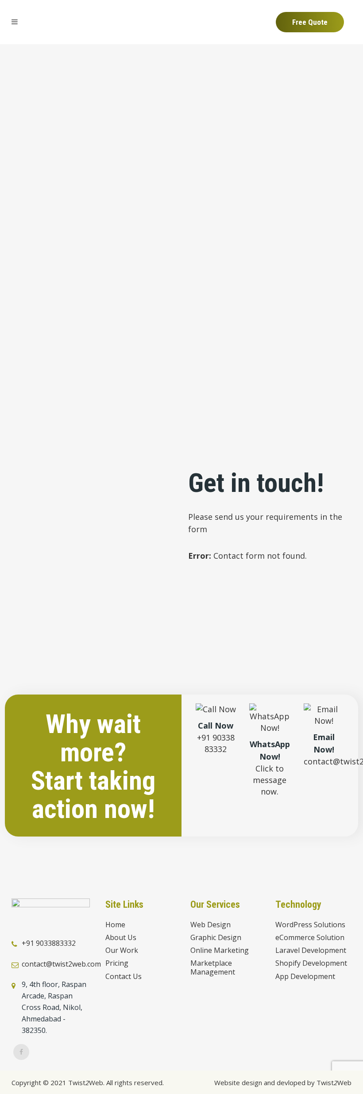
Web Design (210, 925)
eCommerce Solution (309, 937)
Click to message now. (269, 780)
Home (115, 925)
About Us (120, 937)
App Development (305, 976)
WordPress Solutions (310, 925)
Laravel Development (310, 950)
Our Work (121, 950)
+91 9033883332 (49, 943)
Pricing (116, 963)
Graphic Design (215, 937)
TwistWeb (334, 1082)
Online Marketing (219, 950)
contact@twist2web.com (61, 964)
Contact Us (123, 976)
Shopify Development (311, 963)
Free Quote (310, 22)
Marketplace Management (212, 967)
